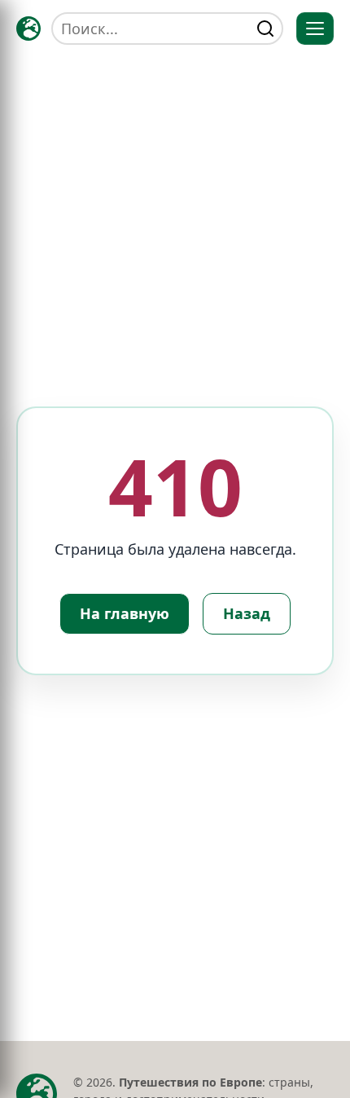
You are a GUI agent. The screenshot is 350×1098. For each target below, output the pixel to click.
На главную (124, 613)
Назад (246, 613)
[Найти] (265, 28)
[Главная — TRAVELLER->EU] (28, 28)
